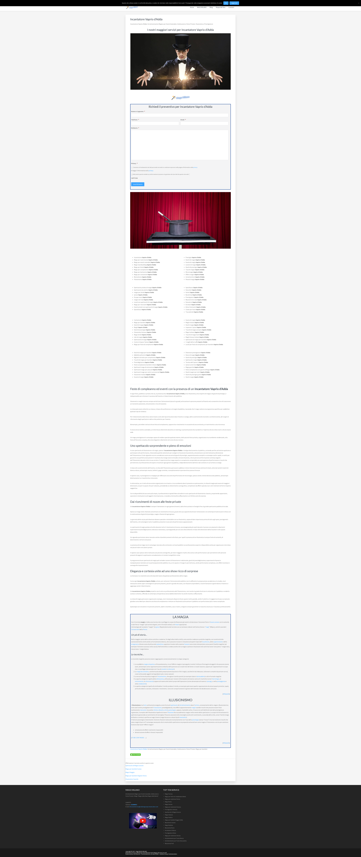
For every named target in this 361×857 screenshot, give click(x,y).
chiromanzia (149, 681)
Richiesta (135, 128)
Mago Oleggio (130, 772)
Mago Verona (168, 804)
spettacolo (174, 705)
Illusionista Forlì (169, 843)
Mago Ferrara (169, 794)
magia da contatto (143, 671)
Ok (226, 3)
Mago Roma (168, 802)
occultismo (205, 642)
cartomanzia (139, 681)
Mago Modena (169, 825)
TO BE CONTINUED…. (139, 738)
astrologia (215, 679)
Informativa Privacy (131, 853)
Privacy (134, 163)
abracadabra (201, 676)
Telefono (135, 120)
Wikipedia (226, 694)
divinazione (160, 679)
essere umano (214, 622)
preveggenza (221, 681)
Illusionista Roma (169, 828)
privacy (195, 167)
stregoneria (135, 644)
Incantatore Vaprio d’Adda (138, 749)
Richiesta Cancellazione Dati (145, 853)
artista (197, 705)
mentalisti (183, 717)
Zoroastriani (135, 629)
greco (157, 627)
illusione (170, 712)
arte (145, 705)
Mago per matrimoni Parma (172, 799)
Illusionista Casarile (132, 779)
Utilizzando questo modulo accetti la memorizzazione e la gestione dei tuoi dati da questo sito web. (161, 174)
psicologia (195, 720)
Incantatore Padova (170, 830)
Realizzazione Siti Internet (133, 854)
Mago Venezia (169, 815)
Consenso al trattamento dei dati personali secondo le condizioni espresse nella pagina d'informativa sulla (165, 167)
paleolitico (159, 644)
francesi (186, 644)
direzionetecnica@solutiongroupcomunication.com (143, 807)
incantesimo (162, 676)
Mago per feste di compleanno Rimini (175, 796)
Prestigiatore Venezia (171, 809)
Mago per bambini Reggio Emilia (174, 820)
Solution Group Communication (168, 854)
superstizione (218, 642)
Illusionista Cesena (170, 822)
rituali (177, 624)
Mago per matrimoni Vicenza (173, 807)
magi (207, 627)
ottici (166, 710)
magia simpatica (149, 664)
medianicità (142, 684)
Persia (145, 629)
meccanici (143, 710)
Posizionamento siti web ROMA (150, 854)
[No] (359, 3)
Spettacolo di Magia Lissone (134, 765)
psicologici (172, 710)
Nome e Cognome (138, 111)
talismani (171, 669)
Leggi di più (234, 3)
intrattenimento (184, 705)
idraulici (161, 710)
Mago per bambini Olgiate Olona (136, 776)
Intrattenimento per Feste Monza (174, 838)
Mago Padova (169, 817)
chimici (155, 710)
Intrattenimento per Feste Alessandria (176, 841)
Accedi (165, 853)
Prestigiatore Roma (170, 833)
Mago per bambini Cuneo (133, 769)
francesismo (158, 707)
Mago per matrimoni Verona (172, 836)
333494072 (134, 804)
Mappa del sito (158, 853)
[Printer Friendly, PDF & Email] (135, 754)
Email (183, 120)
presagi (209, 681)
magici (194, 707)
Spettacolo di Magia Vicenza (173, 812)
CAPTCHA (134, 178)
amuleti (164, 669)
